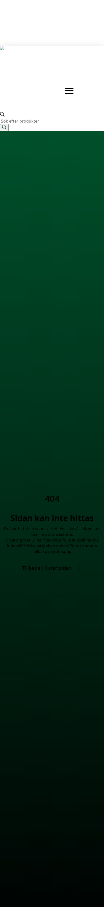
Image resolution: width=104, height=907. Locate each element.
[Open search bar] (2, 115)
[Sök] (4, 127)
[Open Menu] (69, 91)
